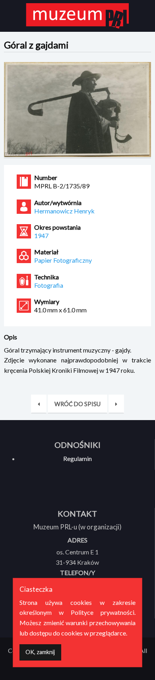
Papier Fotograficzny (63, 260)
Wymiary (46, 301)
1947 (41, 235)
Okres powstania (57, 227)
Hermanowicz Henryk (64, 211)
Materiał (46, 252)
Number (45, 177)
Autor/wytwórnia (57, 203)
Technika (46, 277)
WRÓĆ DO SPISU (77, 404)
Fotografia (48, 285)
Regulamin (77, 458)
